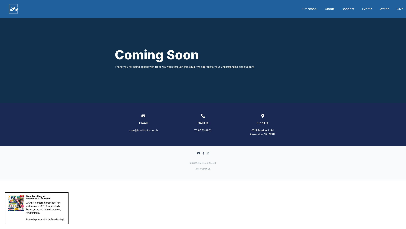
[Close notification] (65, 195)
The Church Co (203, 169)
